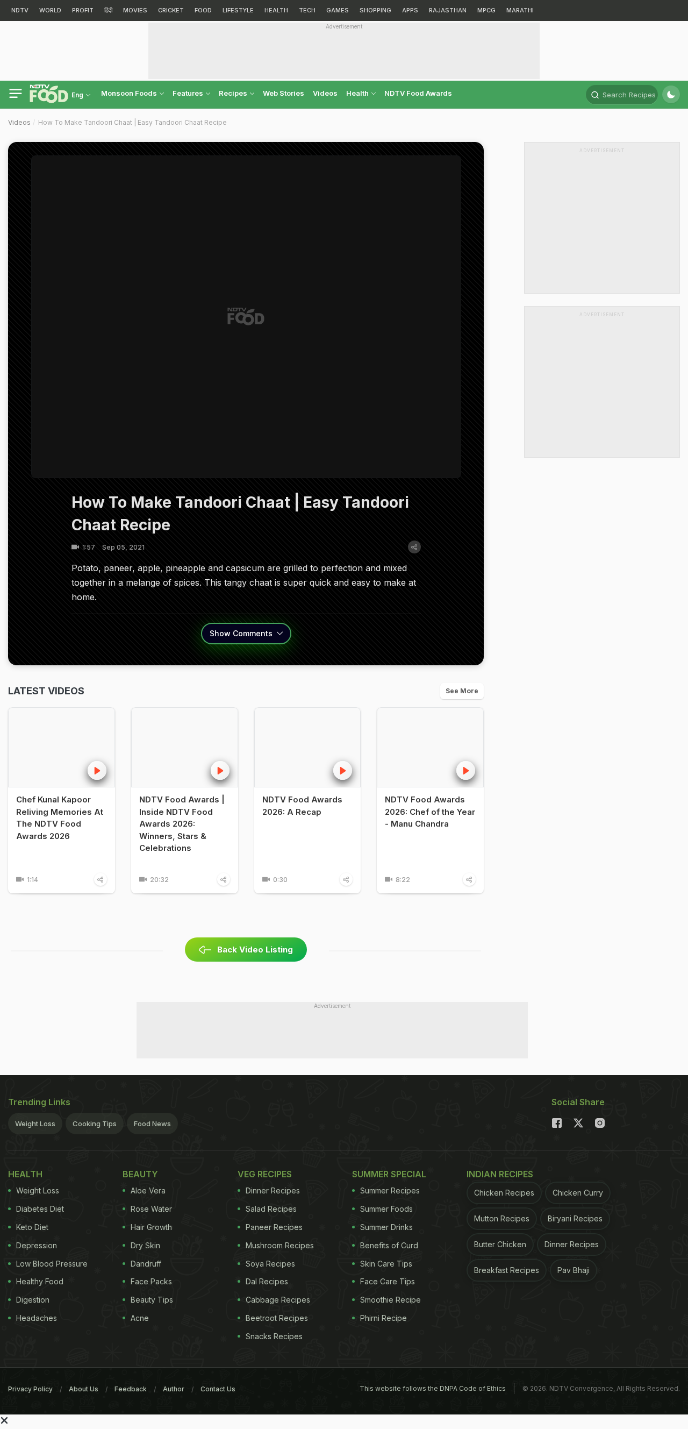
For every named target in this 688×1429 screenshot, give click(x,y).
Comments (242, 633)
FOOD (203, 10)
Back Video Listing (255, 949)
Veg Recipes (265, 1174)
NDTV (19, 10)
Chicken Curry (578, 1192)
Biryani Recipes (575, 1218)
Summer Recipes (390, 1190)
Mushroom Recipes (280, 1245)
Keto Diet (32, 1227)
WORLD (50, 10)
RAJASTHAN (448, 10)
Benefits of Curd (389, 1245)
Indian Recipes (500, 1174)
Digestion (32, 1299)
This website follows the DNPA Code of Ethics (433, 1388)
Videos (325, 93)
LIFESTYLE (238, 10)
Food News (152, 1123)
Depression (36, 1245)
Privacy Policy (30, 1389)
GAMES (337, 10)
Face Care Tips (387, 1281)
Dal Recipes (267, 1281)
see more (462, 691)
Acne (140, 1318)
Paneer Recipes (274, 1227)
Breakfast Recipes (506, 1270)
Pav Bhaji (573, 1270)
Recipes (234, 93)
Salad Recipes (271, 1208)
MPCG (486, 10)
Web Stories (283, 93)
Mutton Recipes (501, 1218)
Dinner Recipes (273, 1190)
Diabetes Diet (40, 1208)
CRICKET (171, 10)
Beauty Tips (152, 1299)
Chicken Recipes (504, 1192)
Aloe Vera (148, 1190)
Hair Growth (151, 1227)
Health (358, 93)
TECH (307, 10)
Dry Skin (145, 1245)
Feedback (130, 1389)
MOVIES (135, 10)
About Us (83, 1389)
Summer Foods (386, 1208)
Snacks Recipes (274, 1336)
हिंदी (108, 10)
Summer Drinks (386, 1227)
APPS (410, 10)
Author (173, 1389)
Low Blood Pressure (52, 1263)
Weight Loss (35, 1123)
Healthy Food (39, 1281)
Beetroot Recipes (277, 1318)
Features (189, 93)
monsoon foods (130, 93)
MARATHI (520, 10)
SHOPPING (375, 10)
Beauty (140, 1174)
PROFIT (83, 10)
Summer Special (389, 1174)
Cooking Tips (95, 1123)
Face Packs (151, 1281)
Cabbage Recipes (278, 1299)
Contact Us (217, 1389)
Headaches (36, 1318)
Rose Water (151, 1208)
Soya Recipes (270, 1263)
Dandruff (146, 1263)
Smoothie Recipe (390, 1299)
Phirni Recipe (383, 1318)
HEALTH (276, 10)
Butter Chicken (500, 1244)
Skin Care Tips (386, 1263)
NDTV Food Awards (418, 93)
